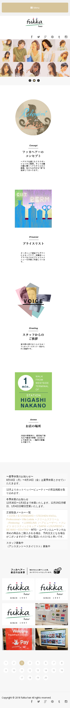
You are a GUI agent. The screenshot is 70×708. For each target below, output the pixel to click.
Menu (36, 7)
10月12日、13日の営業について (51, 585)
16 (62, 670)
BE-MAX (11, 529)
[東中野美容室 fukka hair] (35, 28)
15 (54, 670)
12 (30, 670)
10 (14, 670)
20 (46, 677)
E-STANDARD (26, 515)
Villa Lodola (28, 519)
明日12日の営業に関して (18, 610)
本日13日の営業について (18, 585)
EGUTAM (23, 529)
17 (22, 677)
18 (30, 677)
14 (46, 670)
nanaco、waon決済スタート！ (52, 610)
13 (38, 670)
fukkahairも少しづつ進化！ (51, 635)
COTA (12, 515)
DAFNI (42, 526)
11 (22, 670)
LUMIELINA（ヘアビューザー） (41, 522)
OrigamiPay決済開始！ (18, 635)
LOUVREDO (55, 526)
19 (38, 677)
